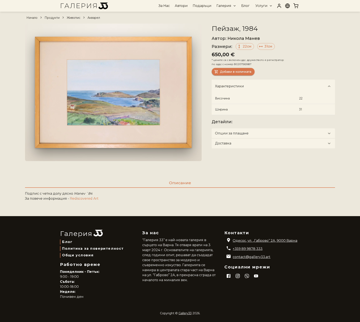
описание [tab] (180, 182)
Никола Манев (244, 38)
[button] (226, 6)
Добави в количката (235, 72)
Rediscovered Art (84, 198)
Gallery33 (185, 313)
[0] (296, 6)
